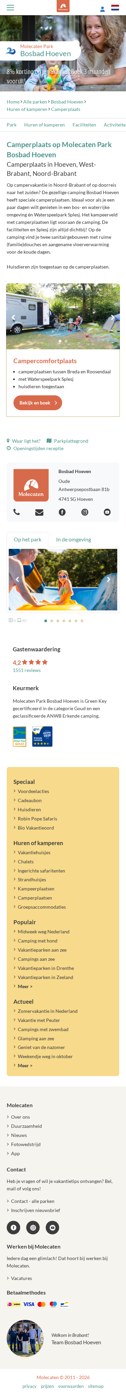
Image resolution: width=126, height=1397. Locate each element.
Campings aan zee (36, 959)
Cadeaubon (30, 800)
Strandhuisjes (32, 879)
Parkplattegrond (70, 441)
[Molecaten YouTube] (52, 1227)
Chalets (26, 861)
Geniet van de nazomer (41, 1047)
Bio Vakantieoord (36, 828)
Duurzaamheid (26, 1126)
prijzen (47, 1386)
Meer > (25, 986)
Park (11, 124)
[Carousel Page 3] (57, 621)
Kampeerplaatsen (36, 888)
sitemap (95, 1386)
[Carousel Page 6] (76, 621)
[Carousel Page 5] (70, 621)
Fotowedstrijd (26, 1144)
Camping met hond (37, 941)
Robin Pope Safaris (37, 818)
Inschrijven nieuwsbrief (35, 1210)
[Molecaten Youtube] (108, 512)
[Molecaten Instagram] (85, 512)
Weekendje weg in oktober (45, 1056)
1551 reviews (27, 670)
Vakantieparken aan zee (42, 950)
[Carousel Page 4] (63, 621)
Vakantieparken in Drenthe (46, 968)
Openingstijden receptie (38, 448)
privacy (30, 1386)
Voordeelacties (33, 791)
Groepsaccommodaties (42, 907)
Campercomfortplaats (45, 361)
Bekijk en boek (34, 402)
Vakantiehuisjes (34, 852)
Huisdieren (29, 809)
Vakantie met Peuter (39, 1020)
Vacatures (21, 1278)
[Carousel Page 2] (66, 341)
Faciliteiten (84, 124)
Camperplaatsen (35, 898)
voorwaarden (71, 1386)
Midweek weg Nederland (44, 931)
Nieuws (19, 1135)
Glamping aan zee (36, 1038)
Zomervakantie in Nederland (48, 1011)
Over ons (20, 1117)
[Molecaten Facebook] (63, 512)
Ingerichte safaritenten (41, 871)
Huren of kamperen (44, 124)
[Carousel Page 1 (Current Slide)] (60, 341)
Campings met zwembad (43, 1029)
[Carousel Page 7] (82, 621)
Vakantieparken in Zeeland (45, 977)
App (15, 1153)
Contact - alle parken (32, 1201)
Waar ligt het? (26, 441)
